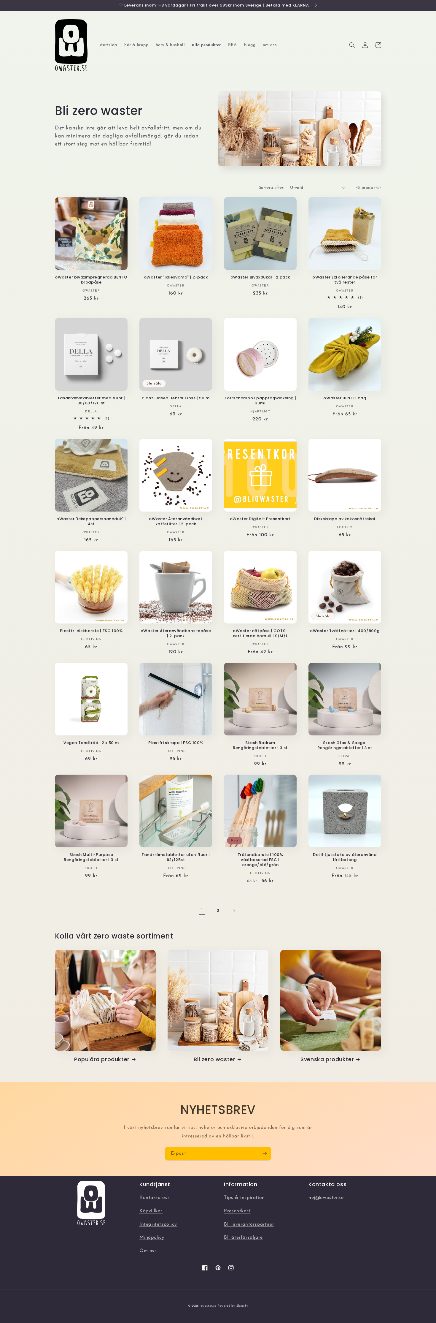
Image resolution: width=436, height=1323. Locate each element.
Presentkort (237, 1211)
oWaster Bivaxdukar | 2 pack (260, 277)
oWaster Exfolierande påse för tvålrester (344, 280)
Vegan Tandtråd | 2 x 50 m (91, 743)
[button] (352, 45)
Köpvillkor (151, 1211)
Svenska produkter (327, 1059)
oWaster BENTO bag (344, 398)
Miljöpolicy (151, 1237)
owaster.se (208, 1306)
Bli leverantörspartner (249, 1224)
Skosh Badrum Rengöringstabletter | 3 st (260, 745)
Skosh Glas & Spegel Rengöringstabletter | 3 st (344, 745)
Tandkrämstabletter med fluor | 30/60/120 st (91, 401)
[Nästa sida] (234, 910)
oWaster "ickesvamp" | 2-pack (176, 277)
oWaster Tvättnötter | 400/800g (345, 631)
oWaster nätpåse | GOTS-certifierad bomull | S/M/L (260, 634)
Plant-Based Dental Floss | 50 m (176, 398)
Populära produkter (102, 1059)
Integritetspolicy (158, 1224)
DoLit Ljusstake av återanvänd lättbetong (344, 857)
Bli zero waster (214, 1059)
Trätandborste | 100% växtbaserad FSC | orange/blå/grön (260, 860)
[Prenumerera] (264, 1154)
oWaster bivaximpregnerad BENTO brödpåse (91, 280)
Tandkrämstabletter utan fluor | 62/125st (175, 857)
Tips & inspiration (244, 1197)
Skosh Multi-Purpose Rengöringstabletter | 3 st (91, 857)
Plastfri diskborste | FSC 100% (91, 631)
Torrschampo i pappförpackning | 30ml (260, 401)
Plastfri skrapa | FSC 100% (175, 743)
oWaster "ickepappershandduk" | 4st (91, 522)
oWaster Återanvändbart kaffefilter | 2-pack (175, 522)
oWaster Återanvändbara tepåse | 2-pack (176, 634)
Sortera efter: (271, 188)
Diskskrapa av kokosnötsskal (344, 519)
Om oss (148, 1250)
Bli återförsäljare (243, 1237)
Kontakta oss (154, 1197)
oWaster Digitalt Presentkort (260, 519)
